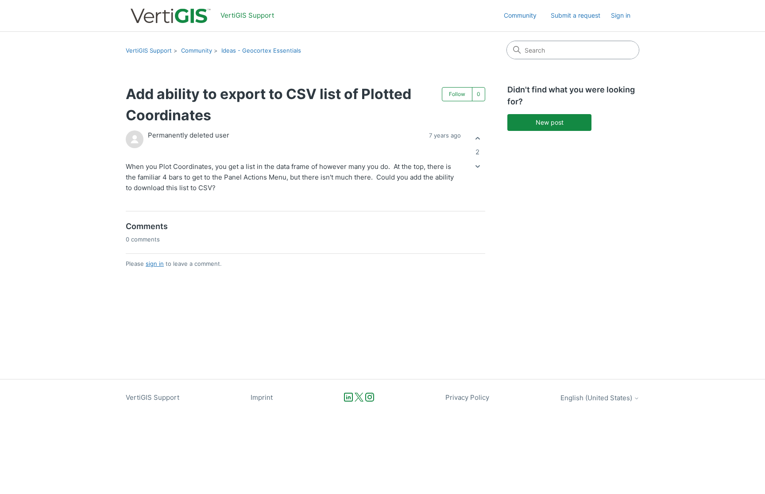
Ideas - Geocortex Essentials (261, 50)
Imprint (262, 397)
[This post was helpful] (477, 138)
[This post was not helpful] (477, 166)
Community (520, 15)
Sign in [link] (620, 15)
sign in (155, 263)
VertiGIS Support (149, 50)
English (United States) (597, 398)
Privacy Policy (467, 397)
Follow (457, 94)
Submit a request (575, 15)
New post (550, 122)
